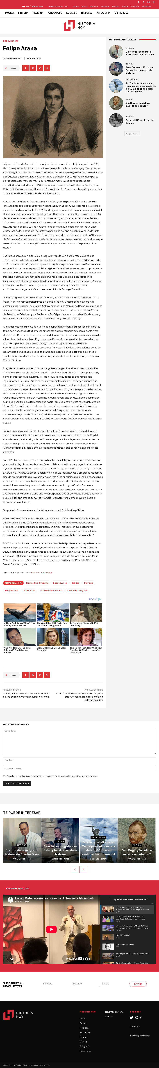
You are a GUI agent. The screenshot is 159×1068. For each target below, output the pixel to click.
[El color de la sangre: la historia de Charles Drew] (116, 52)
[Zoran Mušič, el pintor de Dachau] (116, 120)
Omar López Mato (22, 859)
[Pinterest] (40, 68)
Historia (125, 7)
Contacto (135, 1026)
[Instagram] (148, 2)
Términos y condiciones (140, 1036)
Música (76, 7)
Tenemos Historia (114, 1011)
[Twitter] (153, 2)
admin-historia (15, 59)
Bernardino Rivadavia (37, 583)
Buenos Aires (60, 583)
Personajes (105, 7)
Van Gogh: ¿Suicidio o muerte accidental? (137, 104)
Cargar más (131, 133)
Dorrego (88, 583)
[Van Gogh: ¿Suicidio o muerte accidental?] (116, 103)
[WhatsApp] (47, 68)
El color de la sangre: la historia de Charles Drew (139, 53)
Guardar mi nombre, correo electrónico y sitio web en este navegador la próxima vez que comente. (52, 776)
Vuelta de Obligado (77, 590)
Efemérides (146, 7)
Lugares (115, 7)
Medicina (94, 7)
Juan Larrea (29, 590)
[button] (138, 2)
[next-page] (83, 869)
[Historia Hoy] (79, 25)
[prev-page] (74, 869)
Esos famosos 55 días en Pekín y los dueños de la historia (139, 70)
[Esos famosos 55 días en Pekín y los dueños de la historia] (116, 69)
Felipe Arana (11, 590)
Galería (108, 1016)
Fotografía (85, 1046)
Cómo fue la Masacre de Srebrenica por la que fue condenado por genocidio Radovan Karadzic (79, 696)
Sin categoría (131, 80)
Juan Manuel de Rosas (51, 590)
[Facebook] (143, 2)
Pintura (84, 7)
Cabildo (75, 583)
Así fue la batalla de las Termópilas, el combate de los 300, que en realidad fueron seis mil (140, 87)
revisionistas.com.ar (41, 572)
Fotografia (135, 7)
